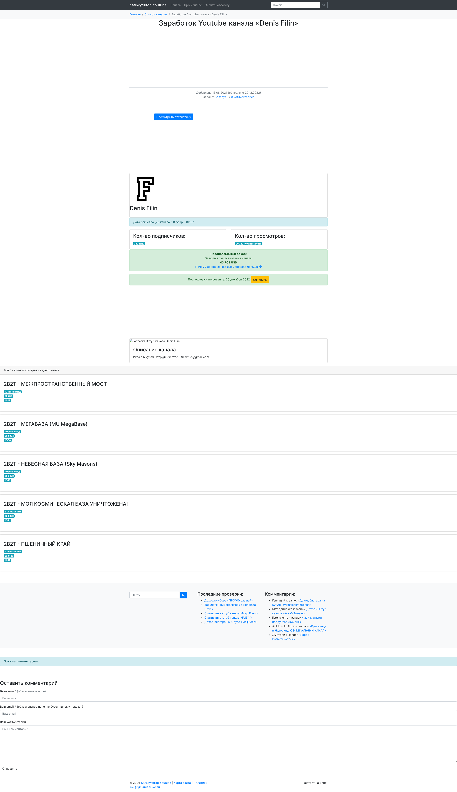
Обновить (260, 280)
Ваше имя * (23, 691)
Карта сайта (182, 782)
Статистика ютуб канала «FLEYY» (228, 617)
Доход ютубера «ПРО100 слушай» (228, 600)
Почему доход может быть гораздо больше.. (227, 266)
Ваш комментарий (13, 722)
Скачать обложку (217, 5)
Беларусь (221, 97)
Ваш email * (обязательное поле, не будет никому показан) (42, 706)
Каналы (176, 5)
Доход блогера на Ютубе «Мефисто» (230, 622)
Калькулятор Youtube (148, 5)
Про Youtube (193, 5)
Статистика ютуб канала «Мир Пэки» (231, 613)
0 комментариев (242, 97)
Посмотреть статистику (173, 117)
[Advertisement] (228, 54)
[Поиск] (183, 595)
